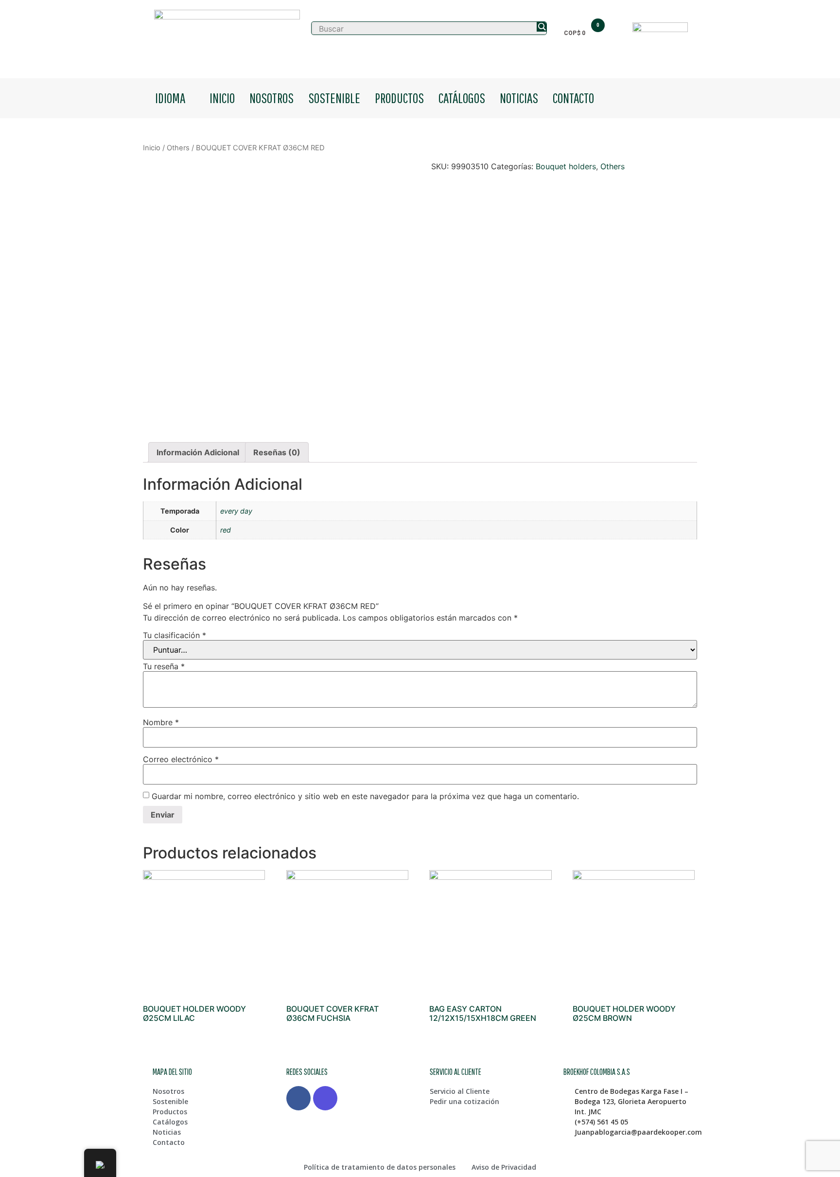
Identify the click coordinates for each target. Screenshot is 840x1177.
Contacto (573, 97)
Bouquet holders (566, 166)
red (225, 530)
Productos (399, 97)
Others (178, 147)
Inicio (222, 97)
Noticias (519, 97)
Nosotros (271, 97)
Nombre (161, 722)
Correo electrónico (181, 759)
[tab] (197, 452)
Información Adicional (198, 452)
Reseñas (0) (276, 452)
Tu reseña (164, 666)
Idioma (170, 97)
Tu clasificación (174, 635)
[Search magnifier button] (541, 27)
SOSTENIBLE (334, 97)
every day (236, 511)
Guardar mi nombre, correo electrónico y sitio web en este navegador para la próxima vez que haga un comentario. (365, 796)
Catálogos (461, 97)
